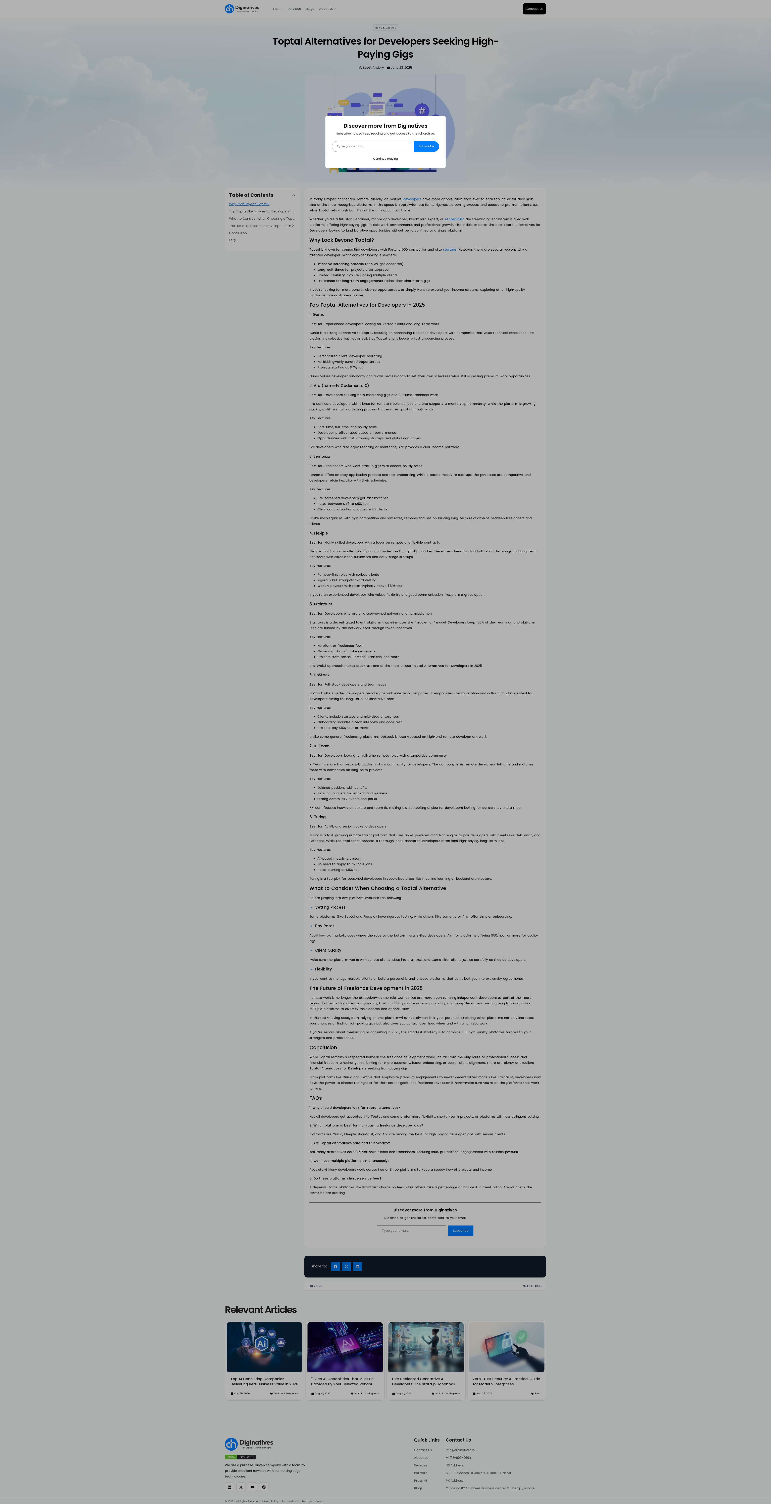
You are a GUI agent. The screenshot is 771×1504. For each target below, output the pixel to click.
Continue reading (385, 159)
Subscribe (426, 146)
